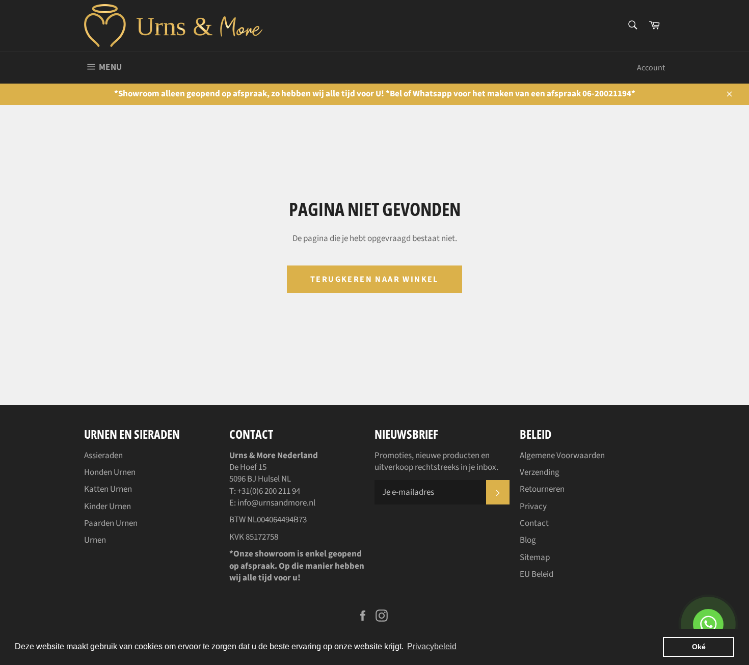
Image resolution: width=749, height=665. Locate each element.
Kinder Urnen (107, 506)
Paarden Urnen (111, 523)
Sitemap (535, 557)
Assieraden (103, 455)
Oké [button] (699, 647)
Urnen (95, 540)
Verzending (539, 472)
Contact (534, 523)
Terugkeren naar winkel (374, 279)
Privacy (533, 506)
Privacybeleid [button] (432, 646)
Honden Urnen (110, 472)
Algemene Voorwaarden (562, 455)
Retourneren (542, 489)
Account (651, 67)
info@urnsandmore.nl (276, 503)
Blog (528, 540)
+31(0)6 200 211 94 (268, 491)
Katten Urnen (108, 489)
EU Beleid (536, 574)
